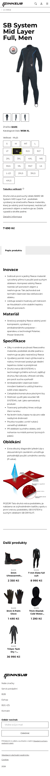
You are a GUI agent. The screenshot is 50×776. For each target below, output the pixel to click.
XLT (39, 151)
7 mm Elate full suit (36, 574)
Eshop (5, 700)
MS (41, 158)
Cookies (5, 759)
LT (7, 151)
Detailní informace (12, 216)
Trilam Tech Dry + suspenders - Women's (14, 650)
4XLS (8, 180)
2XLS (20, 173)
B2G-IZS (6, 705)
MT (25, 143)
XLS (28, 151)
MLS (8, 166)
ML (19, 166)
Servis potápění (9, 689)
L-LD (8, 173)
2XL (8, 158)
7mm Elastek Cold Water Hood (36, 612)
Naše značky (8, 683)
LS (41, 166)
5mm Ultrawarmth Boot (14, 574)
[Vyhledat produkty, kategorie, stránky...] (35, 3)
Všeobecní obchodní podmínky (15, 755)
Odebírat (25, 733)
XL (17, 151)
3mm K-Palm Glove (14, 612)
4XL (30, 158)
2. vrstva (7, 10)
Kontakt (6, 711)
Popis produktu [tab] (13, 250)
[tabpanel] (25, 391)
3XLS (33, 173)
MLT (30, 166)
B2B (4, 694)
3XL (19, 158)
